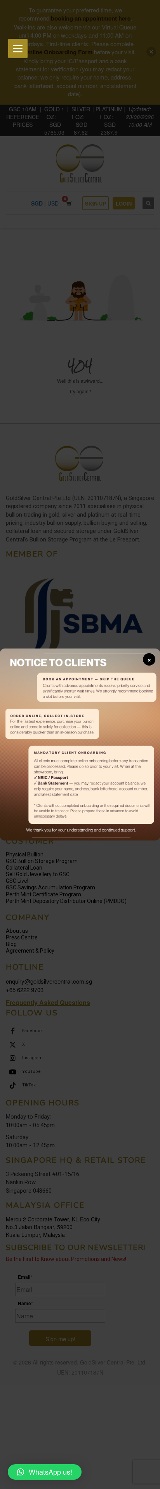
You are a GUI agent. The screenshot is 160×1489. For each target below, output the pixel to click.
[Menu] (18, 48)
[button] (45, 1472)
